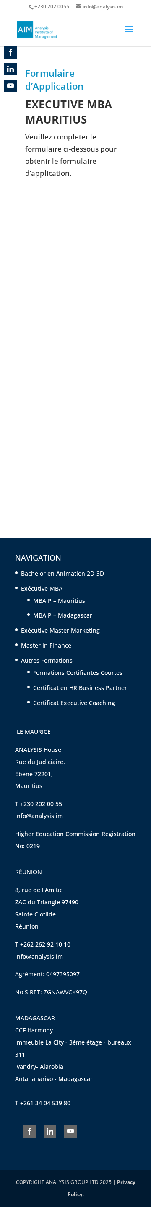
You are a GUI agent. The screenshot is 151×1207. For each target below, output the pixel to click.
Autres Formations (47, 660)
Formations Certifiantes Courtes (77, 673)
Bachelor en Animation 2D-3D (62, 573)
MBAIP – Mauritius (59, 601)
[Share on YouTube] (70, 1131)
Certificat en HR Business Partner (80, 688)
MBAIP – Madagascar (62, 615)
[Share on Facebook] (29, 1131)
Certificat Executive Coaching (75, 703)
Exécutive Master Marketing (60, 630)
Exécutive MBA (41, 588)
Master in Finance (46, 645)
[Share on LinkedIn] (50, 1131)
